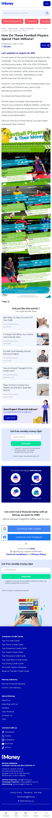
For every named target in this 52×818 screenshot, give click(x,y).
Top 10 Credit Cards (10, 641)
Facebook (9, 732)
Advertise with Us (10, 704)
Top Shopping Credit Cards (14, 648)
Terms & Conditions (16, 554)
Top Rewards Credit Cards (14, 656)
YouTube (9, 743)
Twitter (8, 736)
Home (3, 28)
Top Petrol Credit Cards (12, 644)
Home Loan (36, 498)
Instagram (9, 740)
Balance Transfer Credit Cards (15, 671)
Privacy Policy (38, 554)
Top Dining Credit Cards (12, 663)
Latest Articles (13, 28)
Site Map (38, 792)
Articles (35, 816)
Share (44, 45)
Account (46, 816)
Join (47, 4)
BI (9, 301)
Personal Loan (15, 484)
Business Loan (36, 484)
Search (25, 816)
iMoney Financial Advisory (13, 684)
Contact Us (7, 715)
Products (6, 816)
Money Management (12, 21)
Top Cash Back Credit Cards (14, 660)
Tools (16, 816)
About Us (6, 700)
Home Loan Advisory (11, 687)
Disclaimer (28, 792)
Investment (32, 21)
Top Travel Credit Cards (12, 652)
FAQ (4, 719)
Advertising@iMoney (26, 797)
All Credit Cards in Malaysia (14, 667)
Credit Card (13, 24)
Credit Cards (16, 498)
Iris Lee (7, 46)
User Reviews (8, 711)
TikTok (8, 747)
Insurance (46, 21)
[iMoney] (7, 3)
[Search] (47, 13)
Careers (5, 708)
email (32, 549)
